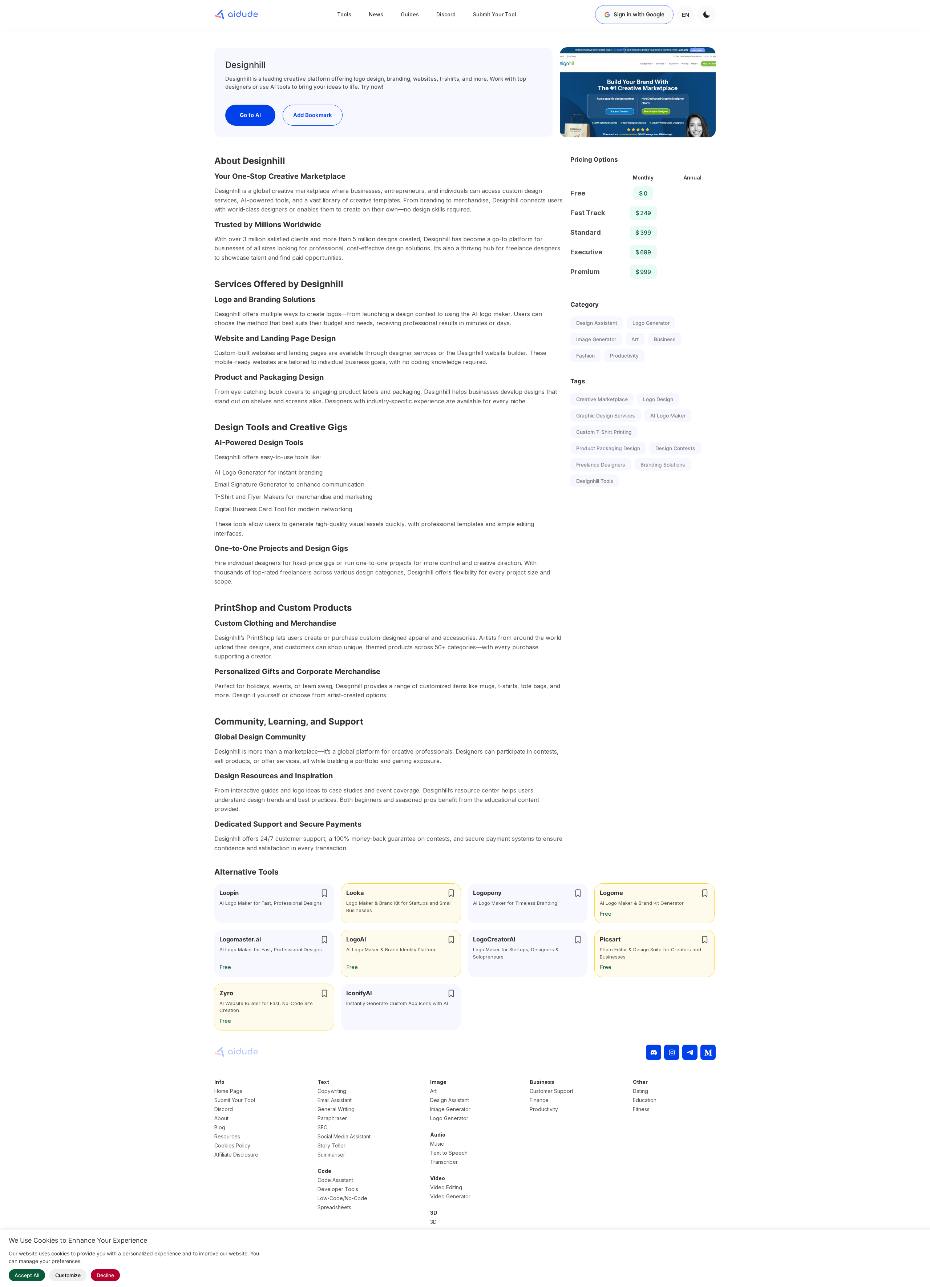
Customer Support (551, 1091)
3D (433, 1222)
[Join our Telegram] (690, 1052)
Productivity (624, 355)
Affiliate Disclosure (236, 1154)
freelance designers (600, 464)
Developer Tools (338, 1189)
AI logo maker (668, 415)
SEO (323, 1127)
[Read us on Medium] (708, 1052)
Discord (446, 14)
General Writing (336, 1109)
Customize (68, 1275)
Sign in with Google (639, 14)
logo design (658, 399)
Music (437, 1144)
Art (635, 339)
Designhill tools (594, 481)
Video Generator (450, 1196)
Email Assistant (335, 1100)
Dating (640, 1091)
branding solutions (662, 464)
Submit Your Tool (494, 14)
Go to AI (250, 115)
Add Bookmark (312, 115)
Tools (344, 14)
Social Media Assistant (344, 1136)
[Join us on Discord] (653, 1052)
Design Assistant (596, 323)
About (221, 1118)
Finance (539, 1100)
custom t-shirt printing (604, 432)
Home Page (228, 1091)
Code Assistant (335, 1180)
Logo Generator (651, 323)
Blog (219, 1127)
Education (644, 1100)
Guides (410, 14)
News (376, 14)
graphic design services (605, 415)
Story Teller (331, 1145)
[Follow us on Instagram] (671, 1052)
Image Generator (596, 339)
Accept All (27, 1275)
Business (665, 339)
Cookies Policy (232, 1145)
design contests (675, 448)
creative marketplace (602, 399)
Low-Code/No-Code (342, 1198)
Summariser (331, 1154)
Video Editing (446, 1187)
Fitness (641, 1109)
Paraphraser (332, 1118)
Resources (227, 1136)
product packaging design (608, 448)
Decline (105, 1275)
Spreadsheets (334, 1207)
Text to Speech (449, 1153)
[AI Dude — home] (236, 14)
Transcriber (444, 1162)
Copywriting (332, 1091)
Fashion (585, 355)
